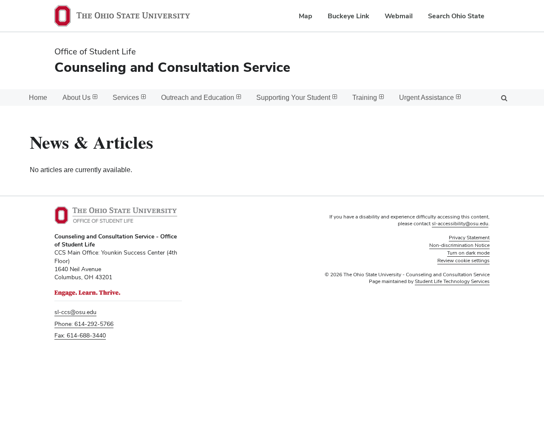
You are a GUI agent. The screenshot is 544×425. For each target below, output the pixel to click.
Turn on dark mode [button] (468, 252)
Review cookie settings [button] (463, 260)
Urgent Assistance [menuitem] (426, 97)
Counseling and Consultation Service (172, 67)
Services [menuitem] (126, 97)
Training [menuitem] (364, 97)
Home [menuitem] (38, 97)
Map (305, 15)
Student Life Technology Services (452, 281)
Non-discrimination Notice (459, 245)
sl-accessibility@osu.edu (460, 223)
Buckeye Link (348, 15)
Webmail (399, 15)
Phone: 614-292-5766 (83, 324)
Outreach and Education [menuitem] (197, 97)
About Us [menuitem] (76, 97)
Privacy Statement (469, 237)
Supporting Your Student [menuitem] (293, 97)
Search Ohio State (456, 15)
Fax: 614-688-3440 (80, 335)
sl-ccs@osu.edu (75, 312)
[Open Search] (504, 97)
